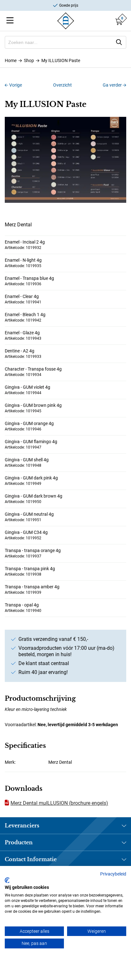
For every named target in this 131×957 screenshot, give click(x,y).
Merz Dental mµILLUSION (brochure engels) (59, 803)
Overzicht (62, 85)
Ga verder (113, 85)
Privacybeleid (113, 873)
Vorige (15, 85)
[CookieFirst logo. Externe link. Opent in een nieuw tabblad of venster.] (7, 880)
